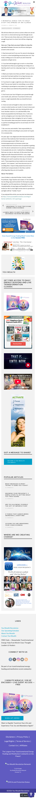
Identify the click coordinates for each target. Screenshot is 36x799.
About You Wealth (8, 633)
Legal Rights (9, 741)
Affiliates (23, 745)
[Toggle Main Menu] (34, 2)
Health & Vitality (7, 28)
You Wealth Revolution (9, 628)
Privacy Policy (22, 737)
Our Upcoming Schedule (10, 631)
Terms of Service (23, 741)
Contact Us (13, 745)
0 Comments (16, 28)
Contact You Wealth (8, 636)
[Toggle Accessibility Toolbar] (31, 794)
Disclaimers (10, 737)
